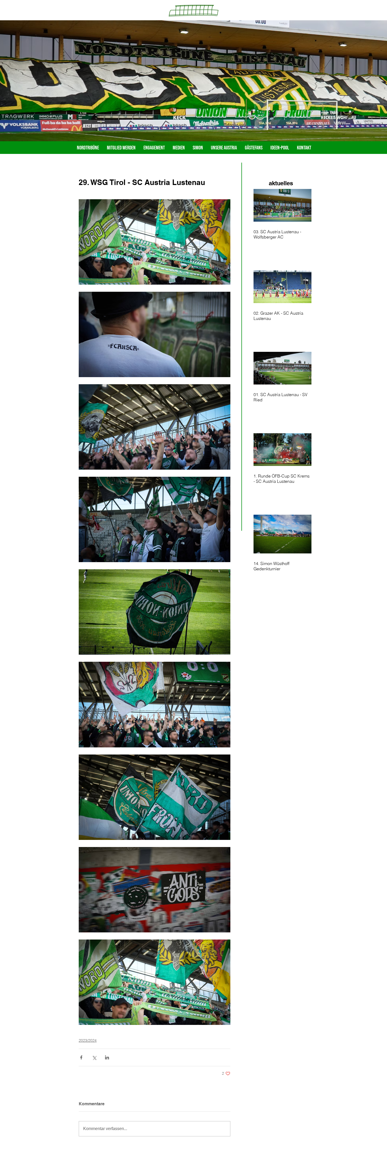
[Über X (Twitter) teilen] (94, 1057)
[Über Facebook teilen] (81, 1057)
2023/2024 (88, 1040)
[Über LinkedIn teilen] (107, 1057)
